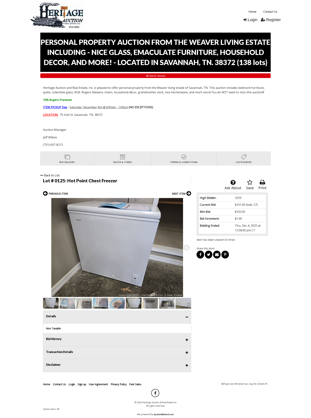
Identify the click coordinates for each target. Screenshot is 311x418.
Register (273, 19)
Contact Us (270, 11)
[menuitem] (252, 11)
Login (252, 19)
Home (252, 11)
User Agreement (98, 384)
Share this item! (206, 248)
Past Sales (135, 384)
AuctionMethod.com (164, 414)
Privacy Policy (119, 384)
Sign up (82, 384)
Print (262, 187)
